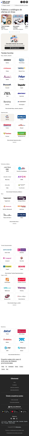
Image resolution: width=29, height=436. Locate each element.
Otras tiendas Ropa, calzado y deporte (14, 108)
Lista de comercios (14, 387)
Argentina (10, 421)
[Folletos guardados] (21, 2)
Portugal (6, 423)
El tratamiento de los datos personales (14, 433)
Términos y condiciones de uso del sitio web (14, 430)
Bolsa (16, 366)
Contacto (14, 385)
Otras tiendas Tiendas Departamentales (14, 273)
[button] (24, 2)
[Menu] (27, 2)
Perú (2, 423)
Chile (17, 421)
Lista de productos (14, 390)
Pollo (3, 366)
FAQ (14, 382)
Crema (21, 366)
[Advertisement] (14, 152)
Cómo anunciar (14, 399)
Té (6, 366)
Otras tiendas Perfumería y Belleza (14, 191)
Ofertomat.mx (18, 427)
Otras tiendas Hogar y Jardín (14, 303)
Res (7, 369)
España (25, 421)
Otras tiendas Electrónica (14, 354)
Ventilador (11, 366)
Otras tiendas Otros (14, 221)
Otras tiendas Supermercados (14, 140)
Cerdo (3, 369)
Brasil (14, 421)
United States (12, 423)
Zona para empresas (14, 402)
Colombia (21, 421)
